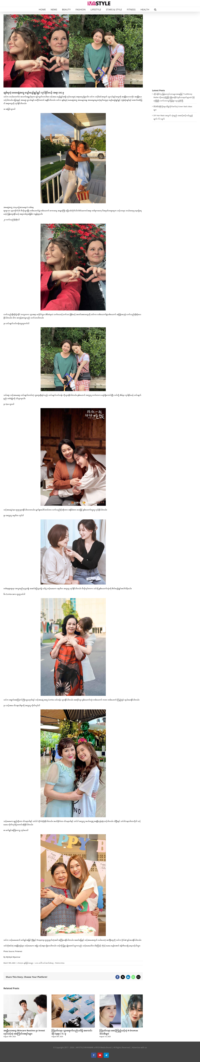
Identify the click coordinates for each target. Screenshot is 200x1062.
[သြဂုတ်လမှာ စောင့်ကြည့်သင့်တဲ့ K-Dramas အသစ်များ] (25, 995)
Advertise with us (139, 1047)
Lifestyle (20, 963)
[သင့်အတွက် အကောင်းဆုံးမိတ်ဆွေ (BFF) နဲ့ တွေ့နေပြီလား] (121, 995)
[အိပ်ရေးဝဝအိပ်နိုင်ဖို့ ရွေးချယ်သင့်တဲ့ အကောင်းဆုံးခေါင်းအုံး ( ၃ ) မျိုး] (73, 995)
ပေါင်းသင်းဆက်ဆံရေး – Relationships (51, 963)
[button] (155, 9)
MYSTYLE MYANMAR (84, 1047)
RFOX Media (100, 1047)
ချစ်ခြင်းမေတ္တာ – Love (31, 963)
